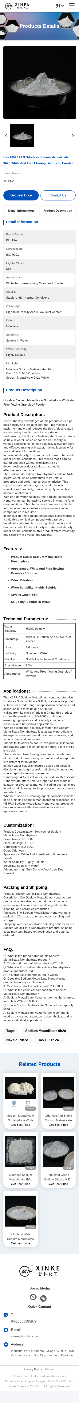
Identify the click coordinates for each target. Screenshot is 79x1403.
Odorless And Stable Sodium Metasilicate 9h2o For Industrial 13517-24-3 (58, 1118)
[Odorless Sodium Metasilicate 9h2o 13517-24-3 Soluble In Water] (20, 1152)
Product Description (57, 210)
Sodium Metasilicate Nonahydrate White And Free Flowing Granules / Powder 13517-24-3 (20, 1118)
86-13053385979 (24, 1321)
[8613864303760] (33, 1297)
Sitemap (49, 1369)
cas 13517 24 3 (49, 1040)
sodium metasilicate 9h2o (45, 1031)
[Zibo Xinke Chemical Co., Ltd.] (17, 6)
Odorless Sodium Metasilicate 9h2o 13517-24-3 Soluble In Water (20, 1177)
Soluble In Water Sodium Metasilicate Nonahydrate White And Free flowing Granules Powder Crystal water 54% (20, 1236)
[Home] (39, 1276)
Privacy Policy (33, 1369)
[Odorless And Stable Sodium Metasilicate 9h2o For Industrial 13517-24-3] (58, 1092)
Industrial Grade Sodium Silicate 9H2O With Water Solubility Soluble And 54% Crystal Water (58, 1177)
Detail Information (21, 210)
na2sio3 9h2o (17, 1040)
